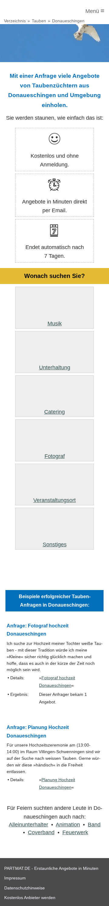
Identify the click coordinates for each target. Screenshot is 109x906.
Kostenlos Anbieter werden (29, 897)
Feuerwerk (75, 832)
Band (94, 825)
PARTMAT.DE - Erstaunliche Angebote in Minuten (51, 868)
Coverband (41, 832)
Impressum (15, 878)
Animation (68, 825)
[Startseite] (29, 11)
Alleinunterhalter (28, 825)
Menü (94, 10)
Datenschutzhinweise (24, 887)
